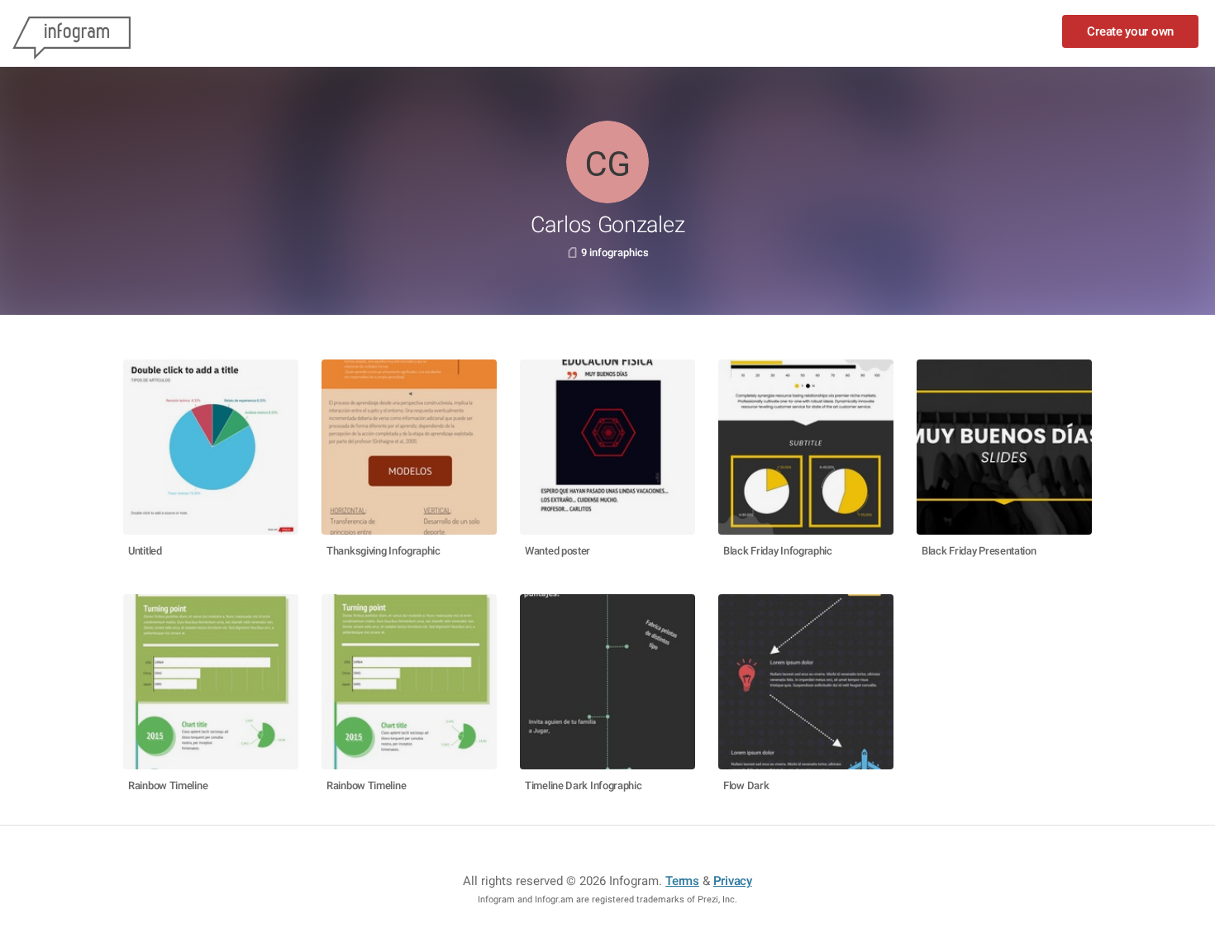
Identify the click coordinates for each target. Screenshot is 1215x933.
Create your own (1130, 31)
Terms (682, 880)
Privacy (732, 880)
